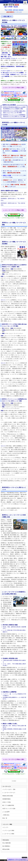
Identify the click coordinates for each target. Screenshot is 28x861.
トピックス (5, 827)
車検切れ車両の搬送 (7, 795)
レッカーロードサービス (8, 792)
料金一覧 (4, 818)
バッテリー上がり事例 (8, 830)
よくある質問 (5, 811)
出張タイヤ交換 (7, 175)
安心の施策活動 (6, 843)
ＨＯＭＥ (14, 781)
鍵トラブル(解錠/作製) (8, 805)
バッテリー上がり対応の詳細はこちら (13, 54)
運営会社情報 (5, 849)
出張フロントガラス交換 (8, 808)
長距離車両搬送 (6, 799)
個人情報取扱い (6, 846)
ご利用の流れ (5, 815)
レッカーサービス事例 (8, 833)
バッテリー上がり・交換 (8, 789)
